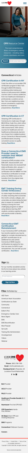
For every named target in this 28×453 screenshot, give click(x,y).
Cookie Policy (14, 441)
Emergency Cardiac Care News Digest (10, 315)
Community (5, 305)
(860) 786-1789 (14, 363)
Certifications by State (9, 302)
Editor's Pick (5, 311)
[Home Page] (6, 3)
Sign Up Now (10, 282)
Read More (16, 108)
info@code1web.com (14, 366)
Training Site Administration (10, 332)
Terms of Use (23, 441)
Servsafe (4, 329)
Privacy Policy (5, 441)
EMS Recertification (8, 323)
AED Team (5, 296)
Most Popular (6, 326)
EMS (3, 320)
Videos (3, 338)
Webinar (4, 341)
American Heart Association (11, 299)
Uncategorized (6, 335)
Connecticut (5, 308)
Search (5, 61)
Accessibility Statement (14, 443)
